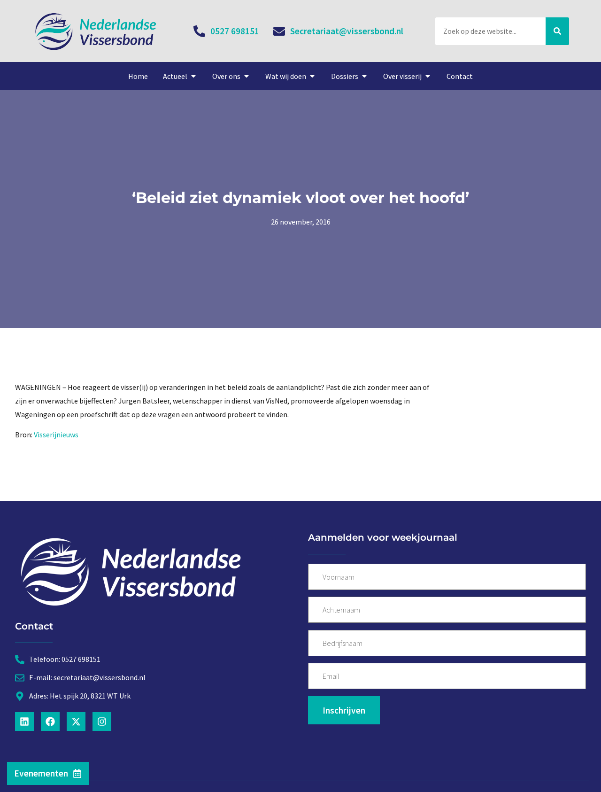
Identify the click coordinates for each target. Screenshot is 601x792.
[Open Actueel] (193, 76)
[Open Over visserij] (427, 76)
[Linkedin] (24, 721)
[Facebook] (50, 721)
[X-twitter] (76, 721)
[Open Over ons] (246, 76)
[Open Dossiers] (364, 76)
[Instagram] (101, 721)
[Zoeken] (557, 31)
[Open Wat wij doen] (312, 76)
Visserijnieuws (56, 434)
